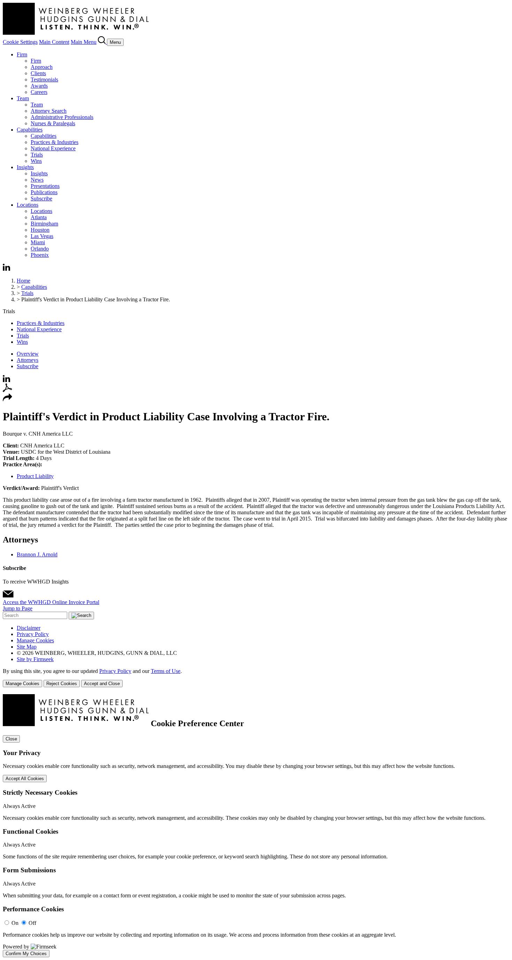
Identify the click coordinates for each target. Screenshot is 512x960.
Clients (38, 73)
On (14, 923)
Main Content (54, 42)
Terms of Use (165, 671)
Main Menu (83, 42)
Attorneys (27, 360)
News (37, 180)
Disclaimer (28, 628)
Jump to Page (17, 608)
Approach (42, 67)
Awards (39, 86)
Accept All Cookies (25, 778)
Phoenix (40, 255)
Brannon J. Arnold (37, 554)
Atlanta (39, 217)
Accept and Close (102, 683)
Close (11, 738)
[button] (7, 400)
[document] (256, 825)
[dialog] (256, 677)
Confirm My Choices (26, 953)
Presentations (45, 186)
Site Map (27, 647)
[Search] (102, 42)
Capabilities (29, 130)
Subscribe (41, 198)
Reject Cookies (61, 683)
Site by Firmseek (35, 659)
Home (23, 281)
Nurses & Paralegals (53, 123)
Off (32, 923)
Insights (25, 167)
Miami (38, 242)
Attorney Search (49, 111)
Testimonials (44, 79)
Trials (37, 155)
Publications (44, 192)
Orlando (40, 249)
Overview (28, 354)
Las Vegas (42, 236)
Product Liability (35, 476)
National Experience (53, 148)
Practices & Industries (54, 142)
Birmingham (44, 224)
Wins (36, 161)
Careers (39, 92)
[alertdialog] (256, 825)
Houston (40, 230)
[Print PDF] (7, 390)
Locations (27, 205)
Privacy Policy (33, 634)
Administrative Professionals (62, 117)
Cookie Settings (20, 42)
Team (23, 98)
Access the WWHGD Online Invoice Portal (51, 602)
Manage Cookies (35, 640)
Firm (22, 54)
